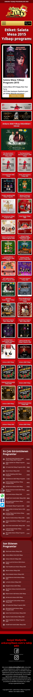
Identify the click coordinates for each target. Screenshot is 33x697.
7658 (28, 471)
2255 (28, 529)
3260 (28, 518)
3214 (28, 521)
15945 (28, 459)
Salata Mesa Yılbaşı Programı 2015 (13, 81)
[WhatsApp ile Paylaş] (2, 495)
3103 (28, 526)
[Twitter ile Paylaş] (2, 505)
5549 (28, 475)
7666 (28, 467)
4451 (28, 490)
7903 (28, 463)
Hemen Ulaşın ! (16, 96)
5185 (28, 479)
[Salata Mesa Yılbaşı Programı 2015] (16, 62)
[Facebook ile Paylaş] (2, 500)
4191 (28, 494)
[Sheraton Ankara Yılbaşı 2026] (16, 106)
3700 (28, 502)
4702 (28, 487)
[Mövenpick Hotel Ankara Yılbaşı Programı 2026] (16, 115)
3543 (28, 510)
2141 (28, 533)
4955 (28, 482)
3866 (28, 498)
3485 (28, 514)
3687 (28, 506)
